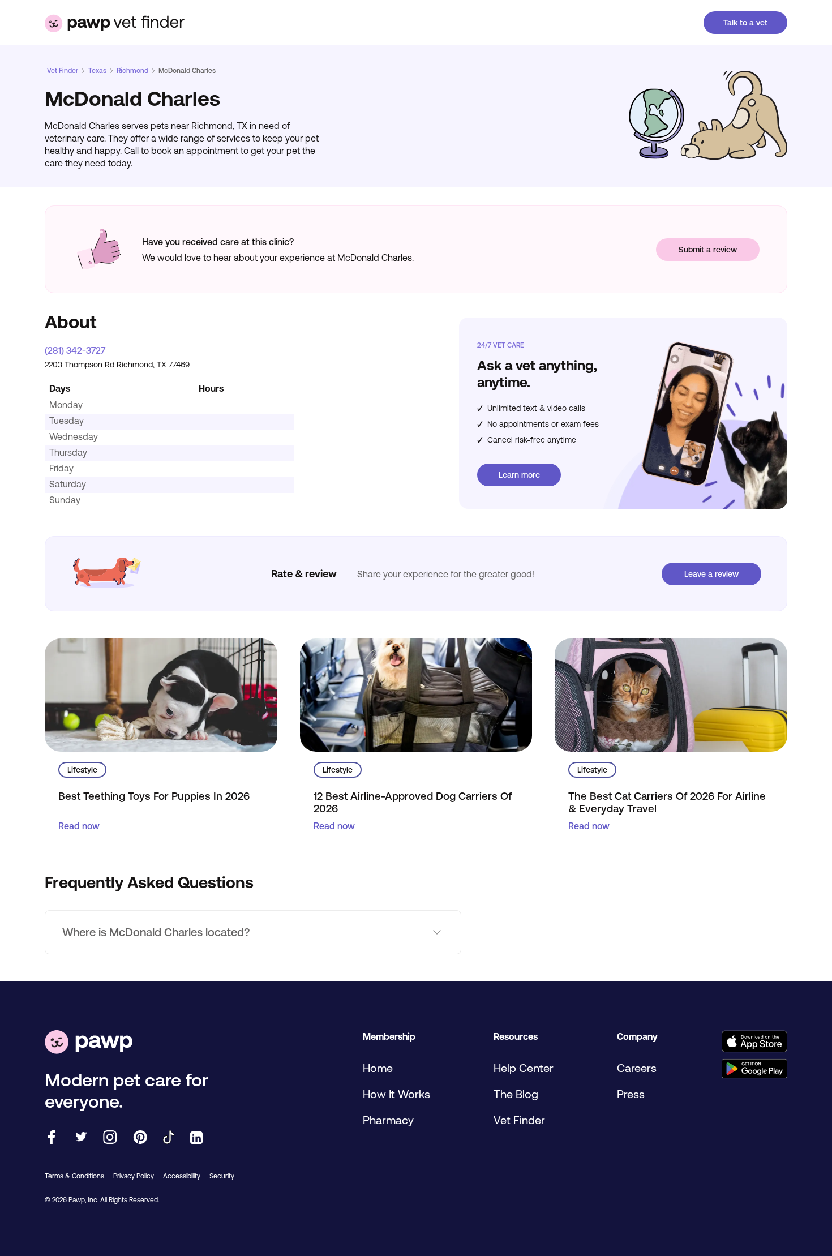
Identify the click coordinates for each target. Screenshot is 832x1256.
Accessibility (181, 1176)
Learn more (519, 474)
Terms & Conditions (74, 1176)
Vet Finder (62, 71)
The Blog (516, 1093)
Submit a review (708, 249)
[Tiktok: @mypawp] (168, 1138)
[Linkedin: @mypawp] (196, 1138)
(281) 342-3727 (75, 350)
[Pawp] (88, 1043)
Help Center (524, 1067)
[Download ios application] (754, 1042)
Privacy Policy (133, 1176)
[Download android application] (754, 1069)
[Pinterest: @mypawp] (140, 1138)
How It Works (396, 1093)
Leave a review (711, 573)
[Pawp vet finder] (115, 22)
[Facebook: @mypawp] (51, 1138)
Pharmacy (388, 1119)
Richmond (132, 71)
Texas (97, 71)
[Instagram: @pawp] (110, 1138)
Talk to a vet (745, 22)
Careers (637, 1067)
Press (631, 1093)
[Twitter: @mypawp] (80, 1138)
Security (221, 1176)
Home (378, 1067)
